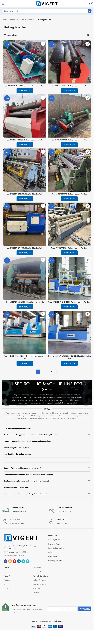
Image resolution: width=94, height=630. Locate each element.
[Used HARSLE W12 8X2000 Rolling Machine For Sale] (69, 278)
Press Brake (52, 556)
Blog (5, 584)
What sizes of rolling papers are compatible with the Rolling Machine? (31, 435)
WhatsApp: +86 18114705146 (18, 552)
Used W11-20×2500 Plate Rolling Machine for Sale (25, 86)
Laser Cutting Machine (56, 548)
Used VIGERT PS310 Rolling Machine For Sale (69, 194)
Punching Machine (55, 560)
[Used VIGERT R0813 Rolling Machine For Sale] (24, 170)
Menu (6, 567)
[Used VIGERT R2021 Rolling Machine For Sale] (69, 224)
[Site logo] (47, 3)
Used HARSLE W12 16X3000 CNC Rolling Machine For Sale (69, 357)
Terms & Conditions (40, 576)
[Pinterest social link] (14, 561)
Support (37, 567)
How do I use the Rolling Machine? (17, 428)
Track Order (37, 572)
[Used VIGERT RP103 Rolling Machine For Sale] (24, 224)
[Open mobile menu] (3, 3)
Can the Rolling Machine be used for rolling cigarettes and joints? (29, 474)
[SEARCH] (90, 11)
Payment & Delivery (40, 584)
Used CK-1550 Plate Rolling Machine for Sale (69, 86)
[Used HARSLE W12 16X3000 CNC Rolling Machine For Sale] (69, 332)
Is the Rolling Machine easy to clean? (18, 447)
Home (5, 19)
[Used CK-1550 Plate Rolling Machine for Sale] (69, 61)
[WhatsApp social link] (23, 561)
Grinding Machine (54, 539)
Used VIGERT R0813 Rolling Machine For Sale (25, 194)
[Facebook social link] (5, 561)
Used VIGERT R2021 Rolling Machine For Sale (69, 248)
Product (13, 19)
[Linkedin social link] (19, 561)
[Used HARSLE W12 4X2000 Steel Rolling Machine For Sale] (24, 332)
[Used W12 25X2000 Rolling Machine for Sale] (24, 116)
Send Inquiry (24, 91)
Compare (36, 588)
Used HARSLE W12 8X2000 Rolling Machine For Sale (69, 302)
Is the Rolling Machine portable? (16, 487)
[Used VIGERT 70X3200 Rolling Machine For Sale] (24, 278)
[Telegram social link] (27, 561)
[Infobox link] (24, 510)
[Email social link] (10, 561)
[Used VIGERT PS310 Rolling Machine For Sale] (69, 170)
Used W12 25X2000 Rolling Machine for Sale (25, 140)
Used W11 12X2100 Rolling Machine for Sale (69, 140)
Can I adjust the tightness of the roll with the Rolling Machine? (28, 441)
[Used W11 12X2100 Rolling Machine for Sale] (69, 116)
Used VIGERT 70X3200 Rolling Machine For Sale (25, 302)
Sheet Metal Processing (27, 19)
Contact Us (8, 588)
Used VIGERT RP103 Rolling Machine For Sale (25, 248)
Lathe (50, 552)
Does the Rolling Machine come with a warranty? (22, 468)
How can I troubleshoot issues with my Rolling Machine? (25, 494)
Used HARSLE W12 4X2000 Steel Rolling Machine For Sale (24, 357)
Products (52, 535)
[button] (47, 429)
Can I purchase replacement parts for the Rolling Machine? (26, 481)
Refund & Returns (39, 580)
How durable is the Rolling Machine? (18, 454)
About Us (7, 576)
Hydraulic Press (54, 544)
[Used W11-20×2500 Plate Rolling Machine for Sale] (24, 61)
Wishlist (36, 592)
